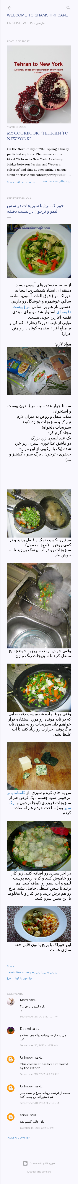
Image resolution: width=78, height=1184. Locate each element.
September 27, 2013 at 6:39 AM (39, 1045)
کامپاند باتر (16, 792)
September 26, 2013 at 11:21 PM (39, 1016)
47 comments (26, 182)
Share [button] (10, 182)
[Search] (68, 7)
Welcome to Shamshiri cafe (37, 15)
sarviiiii (24, 1115)
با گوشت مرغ (14, 978)
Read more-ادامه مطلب (56, 181)
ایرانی (39, 972)
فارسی (40, 23)
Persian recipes (25, 972)
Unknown (27, 1057)
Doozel (25, 1029)
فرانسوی (27, 978)
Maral (24, 1000)
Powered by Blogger (42, 1163)
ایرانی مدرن (49, 972)
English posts (20, 23)
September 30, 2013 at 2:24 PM (39, 1074)
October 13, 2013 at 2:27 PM (37, 1127)
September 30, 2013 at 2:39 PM (39, 1103)
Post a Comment (19, 1137)
